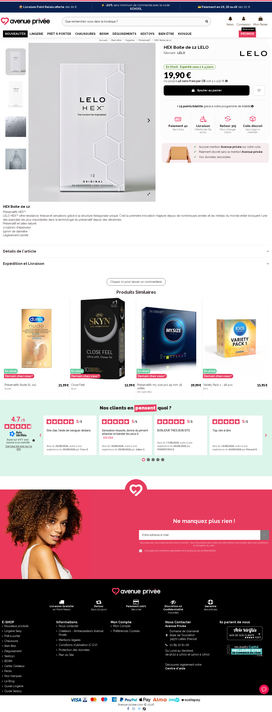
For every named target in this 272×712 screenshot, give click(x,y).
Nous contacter (68, 626)
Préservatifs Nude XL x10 (20, 384)
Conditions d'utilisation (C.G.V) (78, 645)
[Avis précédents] (40, 435)
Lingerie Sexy (13, 631)
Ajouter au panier (209, 90)
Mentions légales (70, 640)
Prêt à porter (12, 636)
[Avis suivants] (266, 435)
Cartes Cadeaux (14, 666)
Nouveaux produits (16, 626)
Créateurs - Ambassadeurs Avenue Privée (81, 633)
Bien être (10, 646)
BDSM (8, 661)
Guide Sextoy (13, 691)
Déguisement (13, 651)
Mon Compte (121, 626)
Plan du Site (66, 654)
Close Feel (78, 384)
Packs (8, 671)
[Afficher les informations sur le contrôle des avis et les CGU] (33, 440)
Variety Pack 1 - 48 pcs (218, 384)
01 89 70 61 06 (179, 645)
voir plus (108, 437)
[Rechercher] (207, 21)
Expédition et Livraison (23, 264)
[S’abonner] (264, 535)
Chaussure (11, 641)
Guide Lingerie (13, 686)
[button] (230, 21)
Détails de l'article (19, 251)
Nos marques (13, 676)
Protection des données (74, 650)
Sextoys (9, 656)
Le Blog (9, 681)
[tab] (136, 251)
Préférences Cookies (126, 631)
